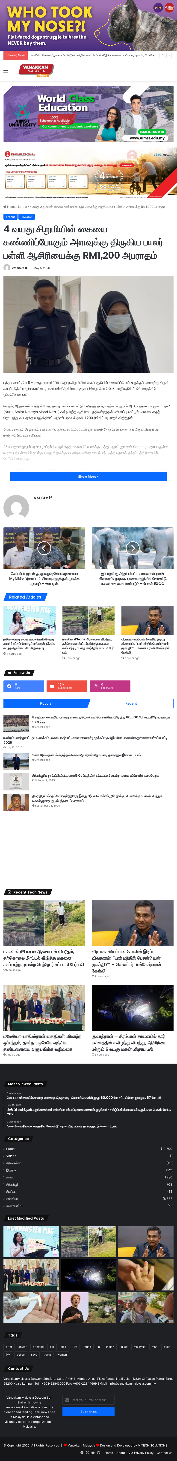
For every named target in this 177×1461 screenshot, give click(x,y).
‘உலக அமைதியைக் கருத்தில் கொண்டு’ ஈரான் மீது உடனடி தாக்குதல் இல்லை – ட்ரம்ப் (87, 755)
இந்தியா (11, 1170)
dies (63, 1346)
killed (124, 1346)
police (21, 1354)
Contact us (164, 1453)
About (120, 1453)
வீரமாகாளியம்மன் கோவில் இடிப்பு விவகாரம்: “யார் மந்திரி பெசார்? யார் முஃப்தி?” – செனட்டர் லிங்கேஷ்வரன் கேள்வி (145, 646)
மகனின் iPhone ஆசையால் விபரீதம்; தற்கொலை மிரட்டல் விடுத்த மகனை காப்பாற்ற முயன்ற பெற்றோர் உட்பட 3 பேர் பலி (88, 646)
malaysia (139, 1346)
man (154, 1346)
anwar (22, 1346)
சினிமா (11, 1191)
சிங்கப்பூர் (12, 1184)
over (167, 1346)
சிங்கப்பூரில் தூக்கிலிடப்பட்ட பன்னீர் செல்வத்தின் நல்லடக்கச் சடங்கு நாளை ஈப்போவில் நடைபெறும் (95, 775)
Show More (87, 476)
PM (8, 1354)
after (9, 1346)
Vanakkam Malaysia (82, 1445)
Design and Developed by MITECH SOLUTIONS (133, 1445)
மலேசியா (26, 217)
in (98, 1346)
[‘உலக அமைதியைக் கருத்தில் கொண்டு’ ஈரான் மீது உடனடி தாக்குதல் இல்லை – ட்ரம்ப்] (16, 761)
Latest (22, 206)
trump (47, 1354)
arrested (38, 1346)
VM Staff (18, 268)
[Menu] (5, 72)
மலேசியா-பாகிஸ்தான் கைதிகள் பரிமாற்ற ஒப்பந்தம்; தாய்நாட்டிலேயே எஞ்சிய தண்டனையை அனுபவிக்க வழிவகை (42, 1042)
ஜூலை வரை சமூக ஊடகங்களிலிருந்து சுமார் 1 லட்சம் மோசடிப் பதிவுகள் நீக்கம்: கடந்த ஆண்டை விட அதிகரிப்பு (29, 643)
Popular (46, 703)
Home (11, 206)
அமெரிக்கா (13, 1163)
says (34, 1354)
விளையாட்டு (14, 1206)
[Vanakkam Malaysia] (37, 70)
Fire (74, 1346)
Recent (131, 703)
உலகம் (10, 1177)
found (87, 1346)
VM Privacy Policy (140, 1453)
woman (62, 1354)
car (52, 1346)
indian (110, 1346)
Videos (11, 1156)
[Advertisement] (88, 850)
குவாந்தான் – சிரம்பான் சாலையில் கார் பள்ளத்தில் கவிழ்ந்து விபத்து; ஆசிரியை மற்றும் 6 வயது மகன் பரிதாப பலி (129, 1042)
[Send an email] (26, 268)
